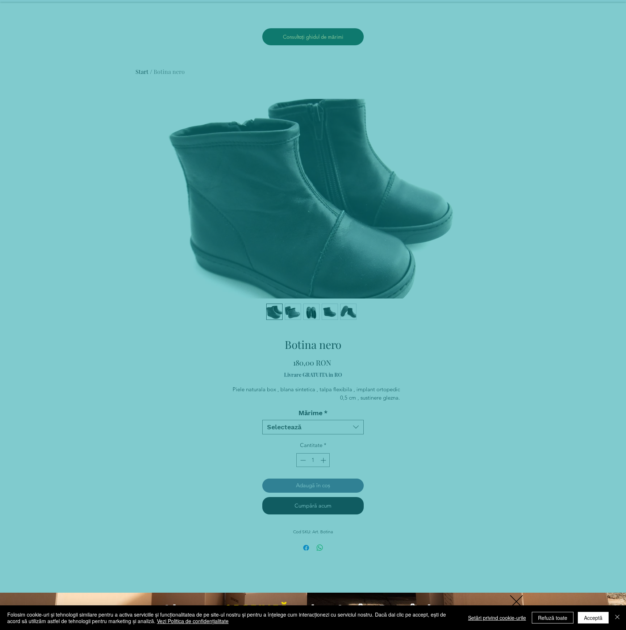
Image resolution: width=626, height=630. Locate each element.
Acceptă (593, 617)
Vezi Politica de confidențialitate (193, 621)
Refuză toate (552, 617)
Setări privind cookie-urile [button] (497, 617)
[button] (516, 601)
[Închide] (617, 617)
